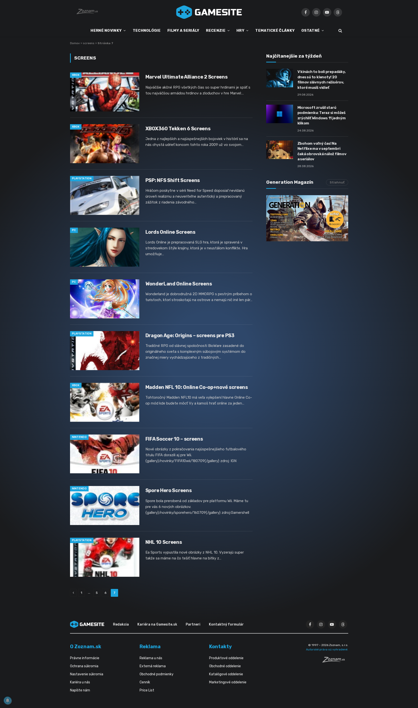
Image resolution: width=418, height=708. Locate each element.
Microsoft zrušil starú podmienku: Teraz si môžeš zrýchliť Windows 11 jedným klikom (321, 115)
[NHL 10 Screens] (104, 557)
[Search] (339, 30)
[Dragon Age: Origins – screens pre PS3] (104, 350)
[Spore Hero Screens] (104, 505)
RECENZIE (215, 30)
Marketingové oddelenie (227, 682)
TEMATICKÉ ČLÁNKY (275, 30)
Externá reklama (153, 666)
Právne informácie (84, 658)
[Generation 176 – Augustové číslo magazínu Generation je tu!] (307, 218)
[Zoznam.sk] (335, 661)
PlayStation (82, 178)
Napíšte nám (80, 690)
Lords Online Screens (170, 232)
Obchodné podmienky (156, 674)
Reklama (150, 646)
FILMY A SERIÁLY (183, 30)
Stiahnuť (337, 182)
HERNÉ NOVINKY (106, 30)
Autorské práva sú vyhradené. (327, 649)
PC (74, 230)
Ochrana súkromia (84, 666)
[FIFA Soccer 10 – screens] (104, 454)
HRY (240, 30)
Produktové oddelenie (226, 658)
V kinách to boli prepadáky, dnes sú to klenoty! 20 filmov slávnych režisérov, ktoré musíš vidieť (321, 80)
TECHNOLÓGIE (147, 30)
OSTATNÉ (310, 30)
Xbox (76, 75)
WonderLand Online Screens (178, 284)
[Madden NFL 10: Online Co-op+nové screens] (104, 402)
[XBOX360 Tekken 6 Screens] (104, 143)
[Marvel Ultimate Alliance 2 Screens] (104, 91)
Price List (147, 690)
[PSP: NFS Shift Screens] (104, 195)
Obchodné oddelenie (225, 666)
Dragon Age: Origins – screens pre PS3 (189, 335)
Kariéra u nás (80, 682)
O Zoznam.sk (85, 646)
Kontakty (220, 646)
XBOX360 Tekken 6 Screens (178, 128)
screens (88, 43)
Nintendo (79, 437)
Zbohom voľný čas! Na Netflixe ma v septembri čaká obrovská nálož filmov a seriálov (322, 151)
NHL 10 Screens (163, 542)
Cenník (145, 682)
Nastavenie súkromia (86, 674)
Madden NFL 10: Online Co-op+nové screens (196, 387)
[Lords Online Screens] (104, 247)
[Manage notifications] (7, 700)
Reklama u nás (151, 658)
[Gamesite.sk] (209, 12)
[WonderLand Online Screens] (104, 298)
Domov (75, 43)
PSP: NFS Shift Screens (172, 180)
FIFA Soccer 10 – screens (174, 439)
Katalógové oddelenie (226, 674)
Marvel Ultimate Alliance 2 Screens (186, 77)
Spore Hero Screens (168, 490)
